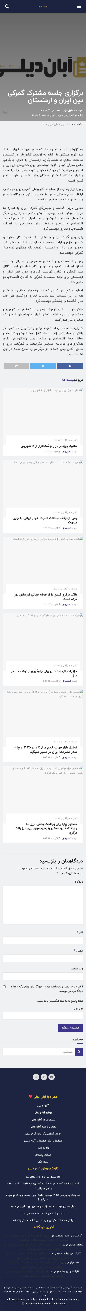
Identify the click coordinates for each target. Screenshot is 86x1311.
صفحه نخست (76, 124)
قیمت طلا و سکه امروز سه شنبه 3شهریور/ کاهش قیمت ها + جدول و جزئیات (43, 1185)
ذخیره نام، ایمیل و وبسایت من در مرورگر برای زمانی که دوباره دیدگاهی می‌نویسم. (47, 988)
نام (80, 932)
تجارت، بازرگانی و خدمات (52, 124)
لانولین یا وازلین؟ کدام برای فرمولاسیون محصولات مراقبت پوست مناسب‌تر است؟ (36, 1237)
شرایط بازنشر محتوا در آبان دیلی (43, 1140)
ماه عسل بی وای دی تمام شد (43, 1176)
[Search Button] (79, 1052)
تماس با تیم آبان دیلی (43, 1126)
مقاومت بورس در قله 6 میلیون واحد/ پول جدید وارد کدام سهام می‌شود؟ (43, 1197)
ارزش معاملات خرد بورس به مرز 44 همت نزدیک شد (43, 1220)
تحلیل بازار (69, 110)
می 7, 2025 (47, 110)
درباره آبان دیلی (43, 1112)
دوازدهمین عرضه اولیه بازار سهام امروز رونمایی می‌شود (43, 1206)
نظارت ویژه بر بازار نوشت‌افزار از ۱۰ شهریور (49, 446)
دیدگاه (77, 881)
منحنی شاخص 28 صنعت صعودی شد (43, 1213)
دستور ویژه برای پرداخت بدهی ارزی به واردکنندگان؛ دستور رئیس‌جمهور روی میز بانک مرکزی (46, 828)
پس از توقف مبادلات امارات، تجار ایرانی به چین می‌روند (45, 520)
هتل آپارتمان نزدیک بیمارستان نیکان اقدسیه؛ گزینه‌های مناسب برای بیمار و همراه (37, 1255)
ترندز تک (43, 1161)
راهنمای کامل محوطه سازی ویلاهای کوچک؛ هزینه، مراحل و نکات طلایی (35, 1273)
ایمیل (78, 950)
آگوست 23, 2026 (50, 681)
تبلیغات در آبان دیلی (43, 1119)
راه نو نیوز (43, 1147)
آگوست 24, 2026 (50, 451)
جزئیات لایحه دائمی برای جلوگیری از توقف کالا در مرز (44, 673)
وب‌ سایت (77, 968)
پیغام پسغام (43, 1154)
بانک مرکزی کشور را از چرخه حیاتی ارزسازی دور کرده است (45, 596)
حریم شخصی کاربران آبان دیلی (43, 1133)
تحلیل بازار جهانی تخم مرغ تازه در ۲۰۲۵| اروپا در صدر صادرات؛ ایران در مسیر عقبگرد (45, 749)
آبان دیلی (43, 1105)
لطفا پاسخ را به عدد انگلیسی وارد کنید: (60, 1001)
